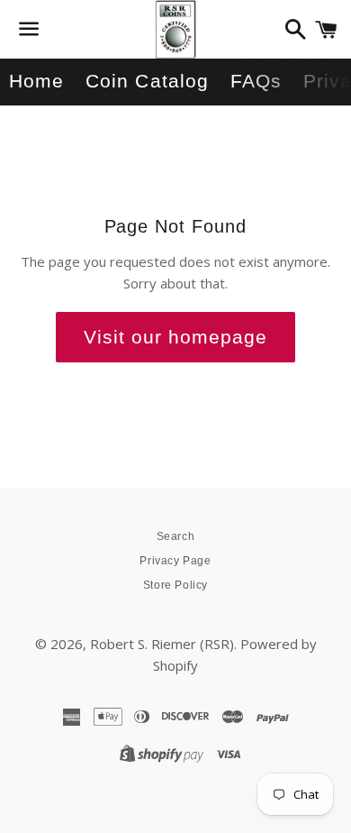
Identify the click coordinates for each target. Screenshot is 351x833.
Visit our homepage (176, 336)
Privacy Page (175, 560)
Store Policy (175, 585)
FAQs (256, 80)
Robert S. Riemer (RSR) (162, 644)
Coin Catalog (147, 80)
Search (176, 536)
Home (36, 80)
